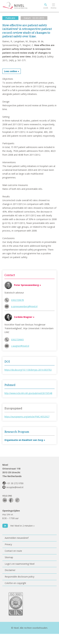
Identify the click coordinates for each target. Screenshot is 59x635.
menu (53, 7)
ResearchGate (17, 500)
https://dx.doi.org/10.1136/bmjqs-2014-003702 (28, 369)
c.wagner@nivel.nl (20, 345)
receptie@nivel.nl (14, 487)
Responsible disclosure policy (19, 576)
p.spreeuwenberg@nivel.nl (24, 306)
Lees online (10, 71)
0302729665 (17, 339)
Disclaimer (10, 570)
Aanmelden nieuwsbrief (16, 537)
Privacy (8, 544)
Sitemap (9, 557)
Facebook (11, 500)
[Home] (22, 6)
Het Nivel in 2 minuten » (22, 525)
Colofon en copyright (15, 583)
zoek (45, 7)
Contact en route (13, 550)
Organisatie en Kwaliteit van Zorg (23, 439)
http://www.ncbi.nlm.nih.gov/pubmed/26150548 (28, 393)
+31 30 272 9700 (14, 483)
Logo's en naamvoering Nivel (19, 563)
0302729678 (17, 300)
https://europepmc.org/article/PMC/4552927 (26, 416)
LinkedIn (4, 500)
